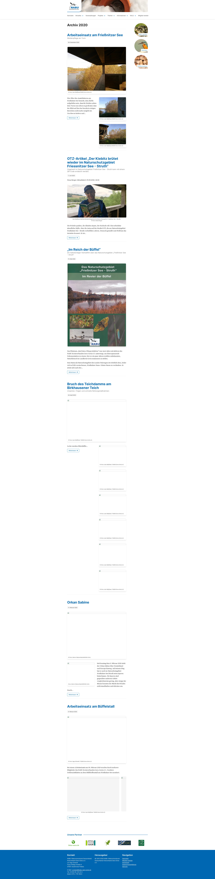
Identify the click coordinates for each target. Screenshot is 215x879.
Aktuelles (78, 15)
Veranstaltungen (91, 15)
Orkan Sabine (78, 602)
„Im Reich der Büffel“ (84, 249)
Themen (110, 15)
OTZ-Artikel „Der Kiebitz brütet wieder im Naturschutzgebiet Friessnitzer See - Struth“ (92, 162)
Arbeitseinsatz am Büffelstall (90, 706)
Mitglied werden (143, 15)
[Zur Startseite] (74, 5)
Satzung (124, 866)
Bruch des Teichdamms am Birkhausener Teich (89, 386)
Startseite (70, 15)
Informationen (121, 15)
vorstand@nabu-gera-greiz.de (81, 870)
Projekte (100, 15)
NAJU (132, 15)
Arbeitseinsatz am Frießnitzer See (95, 35)
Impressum (125, 862)
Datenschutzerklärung (129, 864)
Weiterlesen (72, 118)
